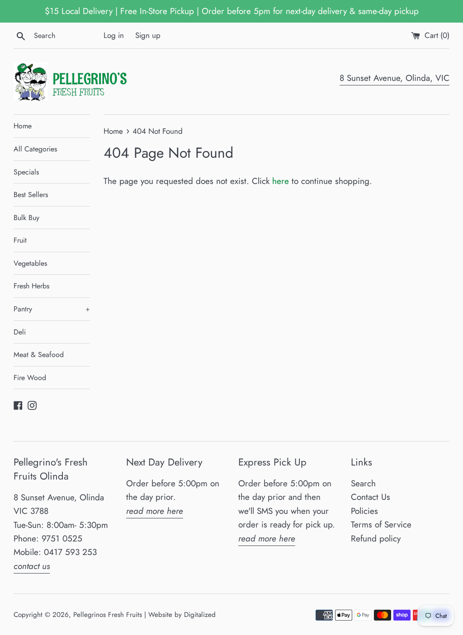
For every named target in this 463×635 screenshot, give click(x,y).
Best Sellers (31, 194)
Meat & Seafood (39, 354)
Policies (364, 511)
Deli (20, 332)
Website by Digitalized (182, 615)
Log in (114, 35)
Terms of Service (381, 524)
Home (23, 126)
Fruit (20, 240)
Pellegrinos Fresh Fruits (107, 615)
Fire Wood (30, 377)
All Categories (35, 149)
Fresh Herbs (31, 286)
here (280, 181)
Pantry (52, 309)
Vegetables (30, 263)
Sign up (148, 35)
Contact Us (370, 497)
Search (363, 483)
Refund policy (376, 538)
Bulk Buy (26, 217)
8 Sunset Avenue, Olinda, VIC (394, 78)
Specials (26, 172)
